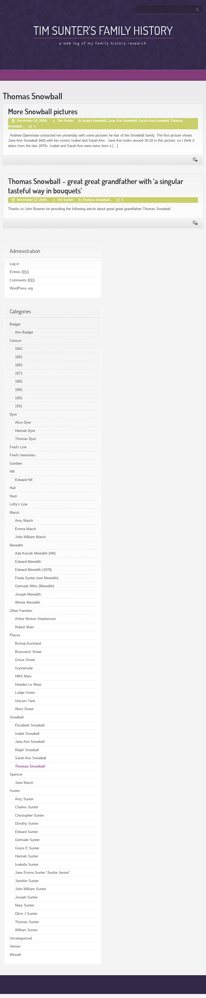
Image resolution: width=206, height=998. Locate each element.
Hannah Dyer (25, 431)
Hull (13, 488)
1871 (19, 373)
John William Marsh (30, 537)
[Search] (198, 10)
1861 (19, 365)
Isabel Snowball (94, 121)
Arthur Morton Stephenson (35, 619)
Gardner (16, 463)
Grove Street (25, 660)
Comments (22, 280)
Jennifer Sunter (27, 881)
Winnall (15, 955)
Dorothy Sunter (26, 823)
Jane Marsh (24, 783)
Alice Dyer (23, 422)
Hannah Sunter (26, 856)
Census (15, 341)
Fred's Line (18, 447)
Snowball (17, 717)
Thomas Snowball (96, 200)
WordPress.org (21, 288)
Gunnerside (24, 668)
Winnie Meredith (27, 602)
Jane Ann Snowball (122, 121)
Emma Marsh (25, 529)
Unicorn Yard (25, 701)
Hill (12, 471)
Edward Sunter (26, 832)
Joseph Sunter (26, 897)
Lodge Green (25, 693)
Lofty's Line (18, 504)
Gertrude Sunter (27, 840)
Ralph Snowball (27, 750)
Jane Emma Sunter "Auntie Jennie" (42, 873)
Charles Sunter (26, 807)
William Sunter (26, 930)
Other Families (21, 611)
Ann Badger (24, 332)
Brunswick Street (28, 652)
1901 (19, 398)
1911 (18, 406)
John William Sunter (30, 889)
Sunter (15, 791)
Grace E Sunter (27, 848)
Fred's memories (22, 455)
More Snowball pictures (43, 111)
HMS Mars (23, 676)
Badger (15, 324)
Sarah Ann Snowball (153, 121)
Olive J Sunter (26, 914)
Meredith (16, 545)
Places (15, 635)
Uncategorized (21, 938)
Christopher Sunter (29, 815)
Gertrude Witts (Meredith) (34, 586)
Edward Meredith (28, 562)
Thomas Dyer (25, 439)
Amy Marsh (24, 521)
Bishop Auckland (28, 643)
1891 (19, 390)
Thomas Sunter (27, 922)
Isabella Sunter (26, 865)
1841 (19, 349)
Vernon (15, 946)
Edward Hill (23, 480)
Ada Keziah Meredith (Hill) (35, 553)
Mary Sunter (24, 905)
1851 (19, 357)
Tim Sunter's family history (103, 30)
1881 (19, 381)
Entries (19, 272)
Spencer (16, 774)
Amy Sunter (24, 799)
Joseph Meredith (28, 594)
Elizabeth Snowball (30, 725)
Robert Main (24, 627)
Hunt (13, 496)
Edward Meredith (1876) (33, 570)
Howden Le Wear (28, 685)
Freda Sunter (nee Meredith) (36, 578)
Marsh (14, 513)
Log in (14, 264)
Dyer (13, 414)
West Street (24, 709)
